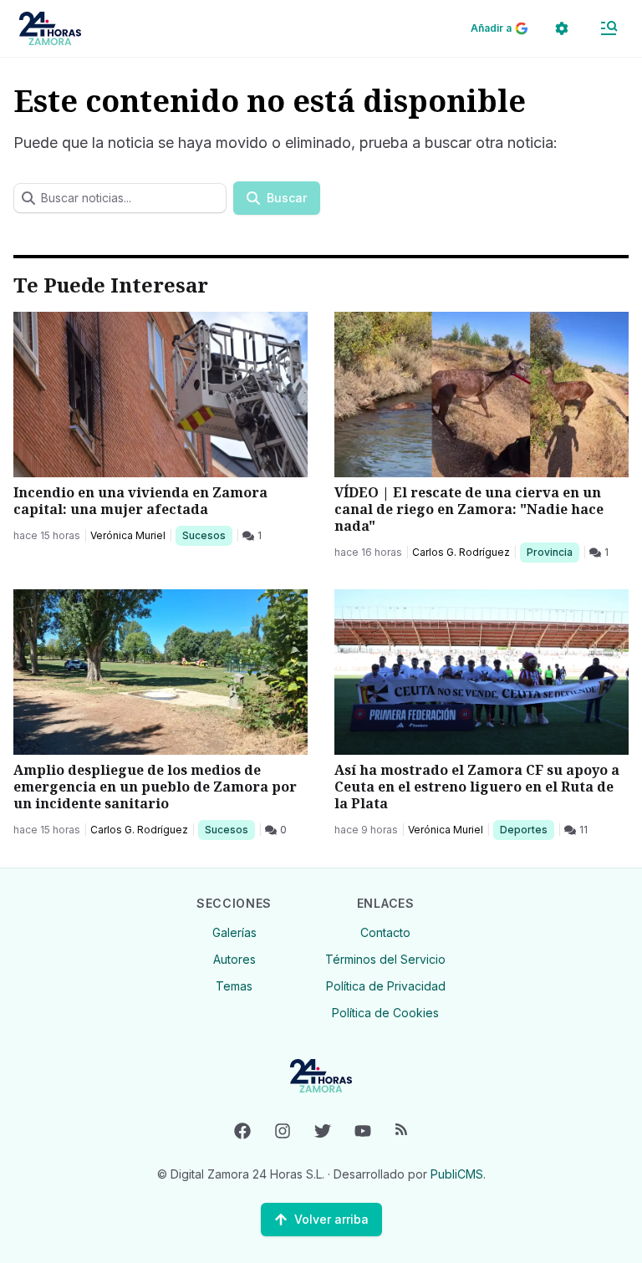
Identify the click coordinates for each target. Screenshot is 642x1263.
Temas (234, 986)
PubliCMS (457, 1174)
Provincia (552, 551)
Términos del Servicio (385, 959)
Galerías (234, 932)
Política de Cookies (385, 1013)
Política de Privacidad (386, 986)
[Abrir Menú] (608, 28)
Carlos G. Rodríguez (461, 552)
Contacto (385, 932)
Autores (234, 959)
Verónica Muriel (128, 535)
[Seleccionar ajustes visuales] (561, 28)
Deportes (525, 829)
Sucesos (206, 535)
